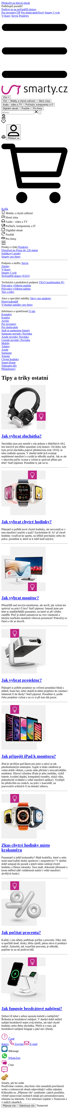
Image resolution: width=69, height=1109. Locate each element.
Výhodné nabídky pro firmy (17, 304)
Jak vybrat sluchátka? (21, 436)
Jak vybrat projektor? (21, 680)
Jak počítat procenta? (21, 932)
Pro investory (10, 12)
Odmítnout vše (26, 1105)
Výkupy (6, 15)
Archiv (5, 320)
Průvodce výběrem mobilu (16, 285)
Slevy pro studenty (40, 298)
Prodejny (24, 15)
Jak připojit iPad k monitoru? (28, 756)
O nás (32, 311)
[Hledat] (39, 112)
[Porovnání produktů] (3, 138)
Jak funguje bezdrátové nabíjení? (31, 1008)
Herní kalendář (9, 301)
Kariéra (5, 317)
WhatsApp (14, 1057)
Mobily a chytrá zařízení (22, 101)
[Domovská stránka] (34, 90)
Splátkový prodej (11, 253)
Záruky (5, 266)
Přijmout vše (9, 1105)
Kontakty (6, 314)
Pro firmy (37, 108)
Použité (25, 108)
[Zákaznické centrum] (3, 117)
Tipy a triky (7, 291)
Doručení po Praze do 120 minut (19, 250)
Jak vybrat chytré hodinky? (26, 521)
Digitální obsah (10, 108)
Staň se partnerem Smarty (15, 330)
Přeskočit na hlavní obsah (15, 2)
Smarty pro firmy (11, 256)
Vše (5, 101)
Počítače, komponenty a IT (39, 104)
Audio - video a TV (12, 104)
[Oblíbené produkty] (3, 122)
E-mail (33, 1044)
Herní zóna (44, 101)
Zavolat (19, 1044)
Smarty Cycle (52, 12)
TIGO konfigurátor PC (52, 282)
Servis (14, 15)
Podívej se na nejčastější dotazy (18, 9)
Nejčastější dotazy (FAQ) (15, 275)
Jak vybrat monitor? (20, 597)
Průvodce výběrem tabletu (16, 288)
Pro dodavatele (32, 12)
